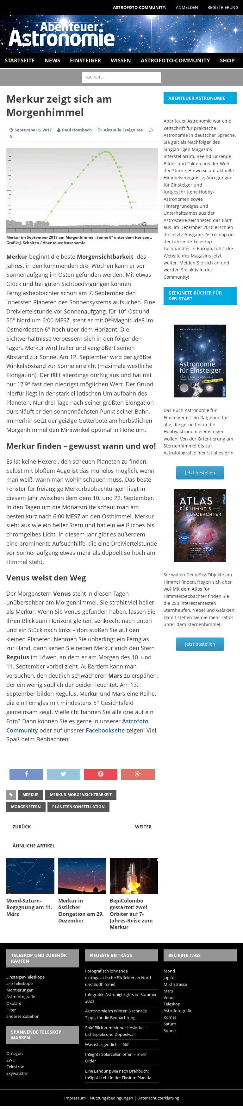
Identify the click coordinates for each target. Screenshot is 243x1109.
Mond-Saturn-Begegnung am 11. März (29, 907)
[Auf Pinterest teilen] (100, 774)
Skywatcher (17, 1073)
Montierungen (20, 990)
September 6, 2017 (33, 130)
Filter (11, 1010)
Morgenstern (26, 806)
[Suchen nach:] (121, 77)
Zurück (22, 827)
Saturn (170, 1024)
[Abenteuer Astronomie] (121, 34)
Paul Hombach (77, 130)
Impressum (75, 1098)
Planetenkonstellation (78, 806)
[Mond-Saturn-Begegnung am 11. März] (30, 891)
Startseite (20, 60)
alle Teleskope (19, 983)
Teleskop (172, 1004)
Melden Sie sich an (199, 263)
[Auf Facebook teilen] (26, 774)
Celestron (15, 1066)
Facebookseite (105, 730)
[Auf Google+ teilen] (138, 774)
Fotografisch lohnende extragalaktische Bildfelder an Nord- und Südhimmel (118, 977)
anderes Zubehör (22, 1016)
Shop (227, 60)
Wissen (121, 60)
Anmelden (187, 7)
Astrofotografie (20, 996)
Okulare (13, 1003)
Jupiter (170, 977)
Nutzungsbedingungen (111, 1098)
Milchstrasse (175, 984)
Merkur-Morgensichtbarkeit (81, 794)
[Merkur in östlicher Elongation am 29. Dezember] (82, 891)
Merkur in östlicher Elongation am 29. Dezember (81, 910)
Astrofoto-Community (175, 60)
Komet (170, 1017)
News (52, 60)
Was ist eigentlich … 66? (107, 1044)
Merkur (30, 794)
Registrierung (223, 7)
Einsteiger (85, 60)
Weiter (143, 827)
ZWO (11, 1060)
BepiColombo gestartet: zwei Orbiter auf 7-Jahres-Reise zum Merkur (131, 913)
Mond (169, 971)
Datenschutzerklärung (158, 1098)
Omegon (14, 1053)
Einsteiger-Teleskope (25, 977)
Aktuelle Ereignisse (123, 130)
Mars (168, 991)
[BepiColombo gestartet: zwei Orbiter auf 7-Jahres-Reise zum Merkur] (134, 891)
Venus (169, 997)
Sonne (170, 1030)
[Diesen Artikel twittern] (63, 774)
